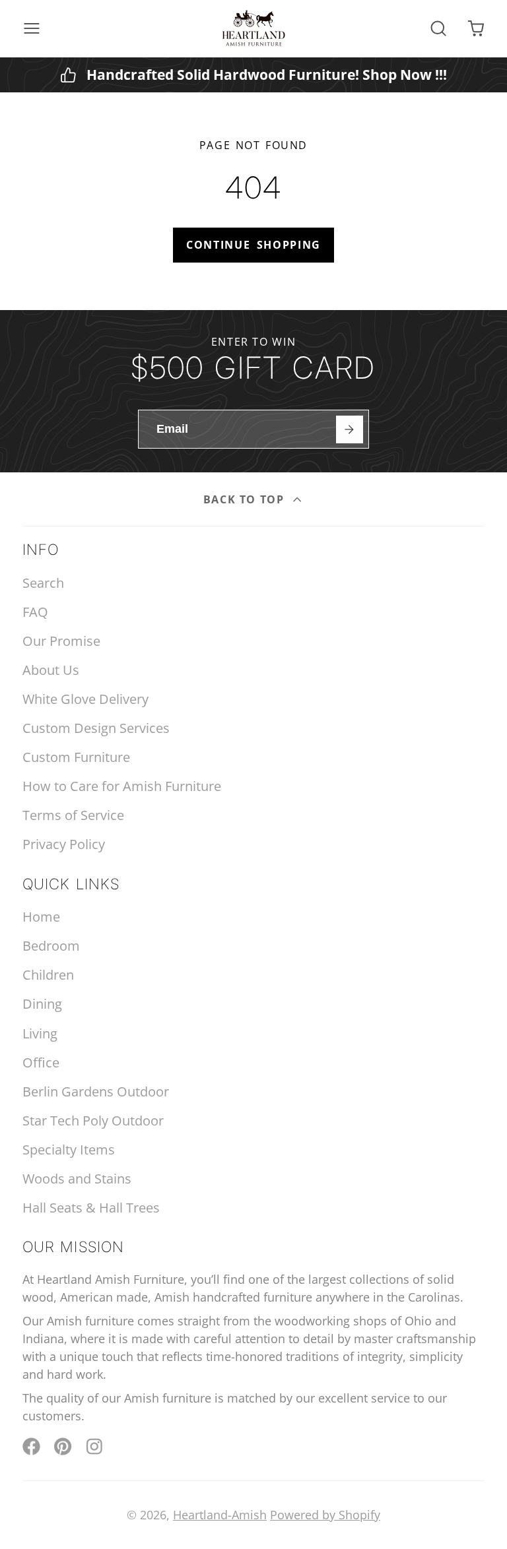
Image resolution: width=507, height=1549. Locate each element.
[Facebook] (31, 1446)
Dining (42, 1004)
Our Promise (61, 641)
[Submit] (349, 429)
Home (41, 917)
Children (48, 975)
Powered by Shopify (325, 1515)
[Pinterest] (63, 1446)
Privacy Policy (63, 844)
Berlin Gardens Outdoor (95, 1091)
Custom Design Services (96, 728)
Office (40, 1062)
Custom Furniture (76, 757)
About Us (50, 670)
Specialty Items (68, 1149)
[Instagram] (95, 1446)
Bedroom (51, 946)
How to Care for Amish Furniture (121, 786)
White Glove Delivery (85, 699)
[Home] (253, 28)
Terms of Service (73, 815)
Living (39, 1033)
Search (43, 583)
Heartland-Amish (220, 1515)
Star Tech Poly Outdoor (93, 1120)
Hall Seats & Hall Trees (91, 1208)
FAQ (35, 612)
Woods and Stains (76, 1178)
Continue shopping (253, 244)
